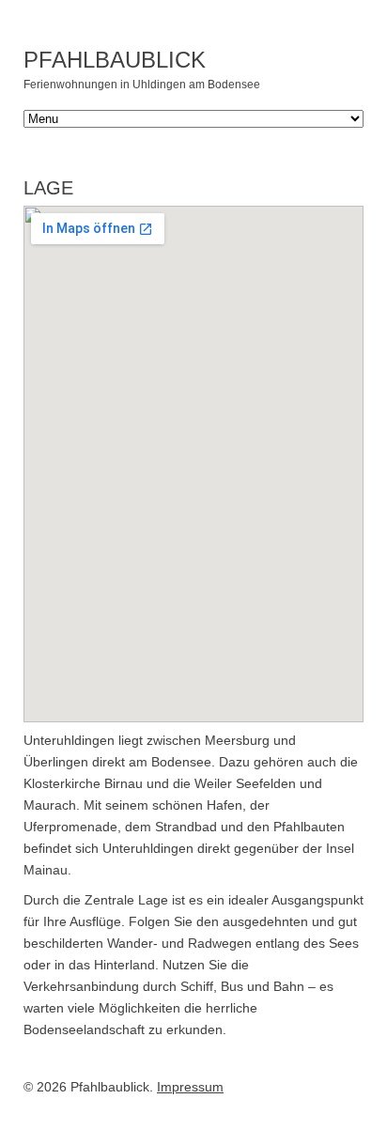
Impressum (190, 1086)
